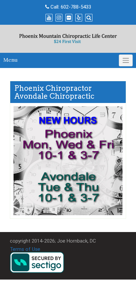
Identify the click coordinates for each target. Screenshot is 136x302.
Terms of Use (25, 249)
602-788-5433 (76, 7)
